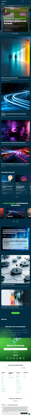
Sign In (24, 374)
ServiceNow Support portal (11, 377)
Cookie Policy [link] (14, 409)
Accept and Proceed (24, 413)
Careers (2, 376)
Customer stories (18, 374)
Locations (2, 378)
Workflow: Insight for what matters (3, 389)
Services (10, 375)
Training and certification (17, 381)
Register (25, 376)
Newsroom (2, 387)
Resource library (18, 390)
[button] (21, 1)
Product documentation (19, 387)
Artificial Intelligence (3, 391)
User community (18, 383)
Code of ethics (3, 385)
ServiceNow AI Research (18, 377)
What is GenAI (18, 392)
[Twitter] (2, 407)
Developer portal (18, 385)
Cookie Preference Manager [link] (22, 409)
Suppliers (2, 381)
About (2, 374)
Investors (2, 383)
